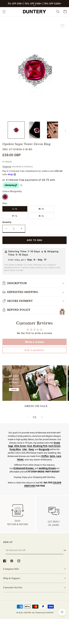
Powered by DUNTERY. (45, 613)
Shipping (6, 166)
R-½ (41, 216)
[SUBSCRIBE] (64, 550)
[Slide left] (3, 130)
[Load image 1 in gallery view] (16, 130)
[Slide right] (65, 130)
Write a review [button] (34, 342)
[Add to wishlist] (62, 25)
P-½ (14, 216)
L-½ (15, 208)
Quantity (6, 222)
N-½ (41, 208)
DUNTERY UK (29, 613)
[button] (4, 11)
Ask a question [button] (34, 350)
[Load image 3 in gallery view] (52, 130)
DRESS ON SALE (36, 406)
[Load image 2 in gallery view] (34, 130)
